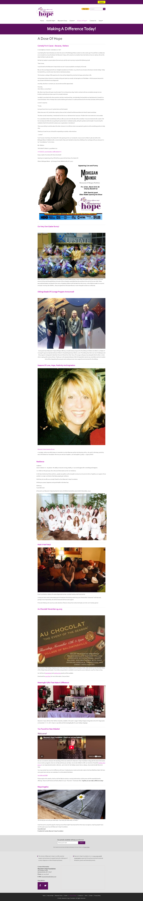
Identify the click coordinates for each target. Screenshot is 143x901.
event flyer (47, 676)
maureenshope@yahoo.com (48, 876)
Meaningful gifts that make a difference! (53, 683)
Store (100, 20)
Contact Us (93, 20)
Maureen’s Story (62, 20)
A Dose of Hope (81, 20)
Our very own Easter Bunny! (48, 227)
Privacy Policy (86, 847)
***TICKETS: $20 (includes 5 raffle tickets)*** (49, 151)
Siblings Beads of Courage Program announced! (56, 292)
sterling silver (57, 673)
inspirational (48, 673)
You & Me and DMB (43, 775)
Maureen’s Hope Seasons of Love (46, 449)
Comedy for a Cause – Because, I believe (53, 46)
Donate (91, 895)
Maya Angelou (43, 787)
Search (104, 9)
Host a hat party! (44, 545)
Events (72, 20)
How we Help (50, 895)
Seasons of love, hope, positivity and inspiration (56, 365)
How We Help (50, 20)
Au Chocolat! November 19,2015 (50, 609)
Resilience (40, 462)
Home (42, 20)
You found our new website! (49, 729)
